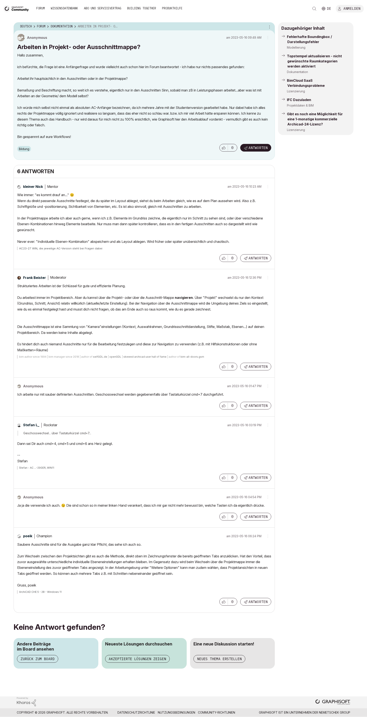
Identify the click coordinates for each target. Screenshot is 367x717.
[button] (224, 147)
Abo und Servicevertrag (102, 8)
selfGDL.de (100, 356)
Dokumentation (297, 72)
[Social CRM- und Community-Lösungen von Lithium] (26, 701)
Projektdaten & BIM (300, 105)
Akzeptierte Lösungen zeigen (137, 659)
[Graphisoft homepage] (332, 702)
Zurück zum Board (38, 659)
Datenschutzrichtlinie (136, 712)
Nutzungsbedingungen (176, 712)
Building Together (141, 8)
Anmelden (351, 8)
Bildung (24, 149)
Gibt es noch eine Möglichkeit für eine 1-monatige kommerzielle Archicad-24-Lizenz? (315, 119)
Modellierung (296, 47)
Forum (40, 8)
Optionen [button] (269, 26)
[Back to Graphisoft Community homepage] (17, 8)
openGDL (115, 356)
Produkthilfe (172, 8)
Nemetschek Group (334, 712)
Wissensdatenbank (64, 8)
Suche (314, 9)
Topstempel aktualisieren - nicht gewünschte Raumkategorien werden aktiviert (314, 61)
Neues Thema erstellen (219, 659)
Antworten (258, 148)
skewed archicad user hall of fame (145, 356)
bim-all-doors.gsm (192, 356)
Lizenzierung (296, 91)
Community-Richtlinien (216, 712)
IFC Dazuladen (299, 100)
